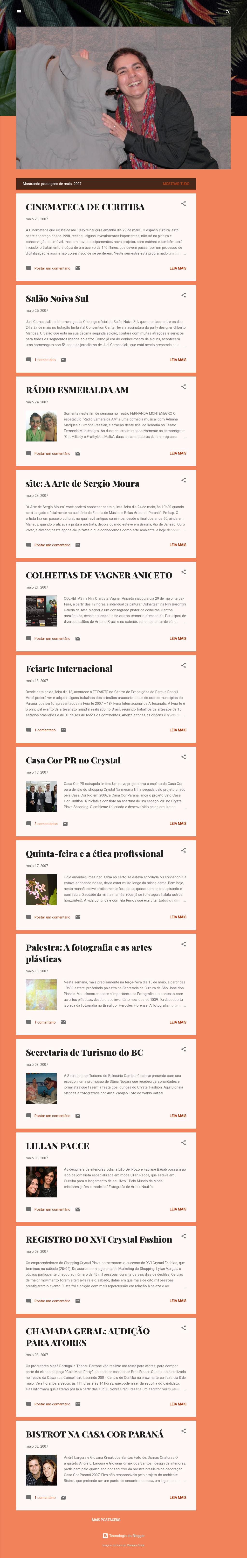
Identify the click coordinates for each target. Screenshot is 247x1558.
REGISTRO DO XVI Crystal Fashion (99, 1239)
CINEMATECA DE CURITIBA (85, 206)
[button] (183, 204)
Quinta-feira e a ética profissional (95, 853)
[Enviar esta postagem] (78, 270)
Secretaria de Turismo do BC (84, 1052)
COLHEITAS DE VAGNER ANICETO (99, 575)
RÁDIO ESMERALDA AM (77, 389)
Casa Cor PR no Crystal (73, 760)
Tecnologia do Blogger (126, 1536)
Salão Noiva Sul (57, 298)
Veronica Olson (135, 1545)
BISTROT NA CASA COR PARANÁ (95, 1434)
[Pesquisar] (228, 13)
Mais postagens (106, 1520)
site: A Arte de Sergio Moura (82, 483)
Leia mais (178, 268)
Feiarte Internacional (69, 668)
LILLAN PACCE (57, 1145)
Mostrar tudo (176, 184)
